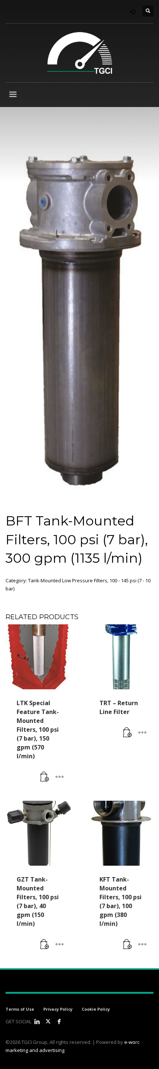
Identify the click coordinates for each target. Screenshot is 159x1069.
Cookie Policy (96, 1009)
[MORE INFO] (59, 777)
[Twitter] (48, 1021)
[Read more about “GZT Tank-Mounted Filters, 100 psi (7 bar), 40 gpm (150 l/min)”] (44, 944)
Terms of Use (20, 1009)
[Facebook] (59, 1021)
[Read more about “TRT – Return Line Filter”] (127, 733)
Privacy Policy (57, 1009)
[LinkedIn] (37, 1021)
